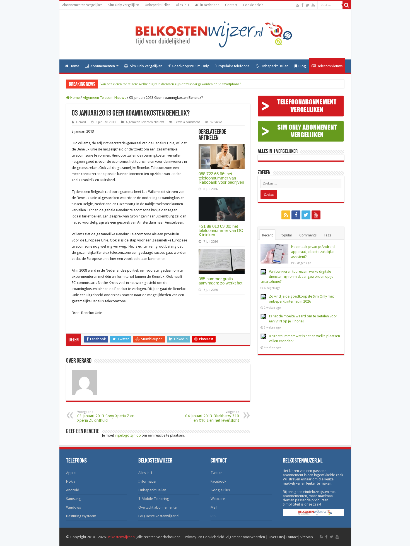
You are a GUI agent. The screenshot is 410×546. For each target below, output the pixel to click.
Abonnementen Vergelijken (82, 5)
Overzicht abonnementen (158, 507)
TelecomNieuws (330, 66)
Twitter (216, 473)
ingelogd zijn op (128, 435)
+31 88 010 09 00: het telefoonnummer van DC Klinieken (221, 230)
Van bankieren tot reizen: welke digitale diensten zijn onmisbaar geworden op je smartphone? (170, 84)
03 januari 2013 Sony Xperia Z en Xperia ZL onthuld (105, 416)
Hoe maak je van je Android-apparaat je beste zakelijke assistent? (313, 252)
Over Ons (276, 537)
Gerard (81, 122)
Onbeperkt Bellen (157, 5)
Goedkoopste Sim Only (190, 66)
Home (74, 66)
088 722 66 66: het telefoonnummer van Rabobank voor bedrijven (221, 178)
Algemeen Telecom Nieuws (104, 97)
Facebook (218, 481)
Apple (71, 473)
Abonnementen (102, 66)
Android (72, 490)
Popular (286, 235)
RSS (213, 516)
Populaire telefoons (233, 66)
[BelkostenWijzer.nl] (205, 33)
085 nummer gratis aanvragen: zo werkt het (220, 280)
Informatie (147, 481)
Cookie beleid (253, 5)
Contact (231, 5)
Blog (302, 66)
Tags (327, 235)
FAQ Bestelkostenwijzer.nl (158, 516)
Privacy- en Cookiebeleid (204, 537)
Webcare (218, 499)
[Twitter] (307, 5)
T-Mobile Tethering (153, 499)
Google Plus (220, 490)
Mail (214, 507)
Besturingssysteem (81, 516)
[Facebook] (302, 5)
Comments (308, 235)
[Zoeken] (347, 5)
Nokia (70, 481)
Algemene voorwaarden (245, 537)
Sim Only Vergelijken (123, 5)
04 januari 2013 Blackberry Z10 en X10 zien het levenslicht (212, 416)
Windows (73, 507)
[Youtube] (313, 5)
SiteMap (306, 537)
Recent (267, 235)
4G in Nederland (207, 5)
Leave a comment (187, 122)
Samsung (73, 499)
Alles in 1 (182, 5)
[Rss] (297, 5)
